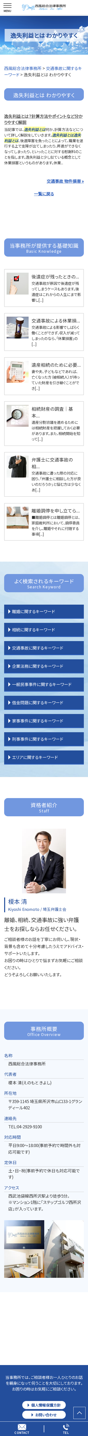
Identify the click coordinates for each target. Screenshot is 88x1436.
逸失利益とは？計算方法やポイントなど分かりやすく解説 (43, 119)
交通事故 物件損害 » (65, 181)
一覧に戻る (44, 194)
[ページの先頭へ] (79, 1413)
